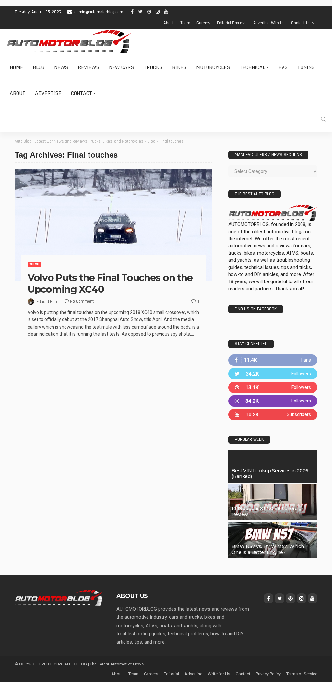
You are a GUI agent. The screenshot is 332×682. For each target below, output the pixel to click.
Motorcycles (213, 67)
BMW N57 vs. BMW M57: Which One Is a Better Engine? (267, 549)
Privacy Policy (268, 673)
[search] (323, 119)
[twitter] (272, 373)
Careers (203, 23)
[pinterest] (272, 387)
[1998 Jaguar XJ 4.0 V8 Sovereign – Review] (272, 502)
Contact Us (301, 23)
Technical (252, 67)
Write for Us (219, 673)
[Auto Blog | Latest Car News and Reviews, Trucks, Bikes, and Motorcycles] (59, 597)
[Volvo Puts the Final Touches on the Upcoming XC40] (113, 225)
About (168, 23)
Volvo (34, 264)
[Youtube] (272, 414)
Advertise (48, 93)
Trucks (153, 67)
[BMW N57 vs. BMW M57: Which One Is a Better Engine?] (272, 540)
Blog (38, 67)
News (61, 67)
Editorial (171, 673)
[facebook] (272, 360)
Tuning (305, 67)
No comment (82, 301)
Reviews (88, 67)
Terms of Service (301, 673)
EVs (283, 67)
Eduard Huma (49, 301)
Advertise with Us (269, 23)
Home (16, 67)
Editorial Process (232, 23)
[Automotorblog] (68, 41)
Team (185, 23)
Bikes (179, 67)
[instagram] (272, 401)
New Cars (121, 67)
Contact (81, 93)
